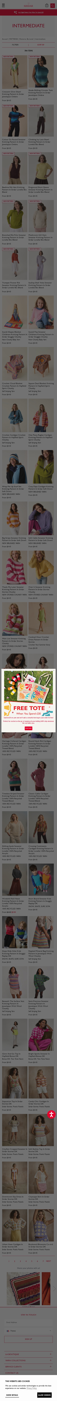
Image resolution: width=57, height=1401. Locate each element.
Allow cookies (44, 1395)
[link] (28, 693)
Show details (12, 1395)
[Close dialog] (54, 670)
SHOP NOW (28, 728)
